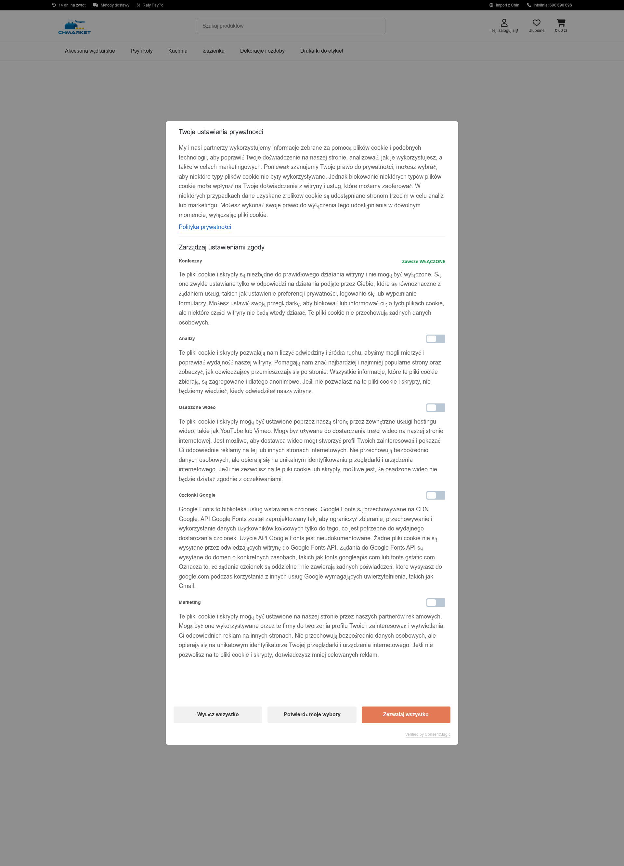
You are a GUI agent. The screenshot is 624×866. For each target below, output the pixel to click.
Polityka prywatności (205, 227)
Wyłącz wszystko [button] (218, 714)
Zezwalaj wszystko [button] (406, 714)
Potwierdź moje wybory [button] (312, 714)
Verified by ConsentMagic (427, 734)
